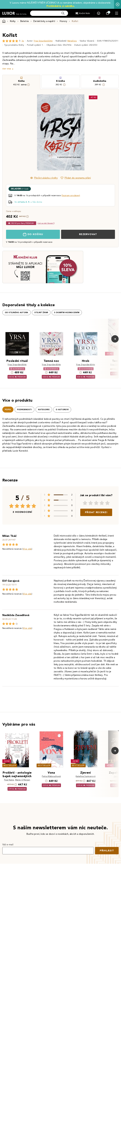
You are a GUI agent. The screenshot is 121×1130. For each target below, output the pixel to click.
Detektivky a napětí (44, 21)
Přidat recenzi (96, 512)
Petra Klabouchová (51, 776)
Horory (63, 21)
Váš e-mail (7, 844)
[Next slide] (93, 132)
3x (23, 41)
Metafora (72, 41)
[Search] (63, 13)
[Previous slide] (27, 132)
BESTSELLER (10, 765)
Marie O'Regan (22, 780)
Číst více (6, 69)
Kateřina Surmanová (86, 776)
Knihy (13, 21)
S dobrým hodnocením (66, 312)
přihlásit (107, 850)
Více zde (27, 549)
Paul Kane (9, 780)
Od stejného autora (16, 312)
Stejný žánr (41, 312)
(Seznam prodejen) (70, 195)
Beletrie (24, 21)
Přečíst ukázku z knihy (46, 177)
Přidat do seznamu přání (77, 177)
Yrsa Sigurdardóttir (43, 41)
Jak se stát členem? (46, 223)
